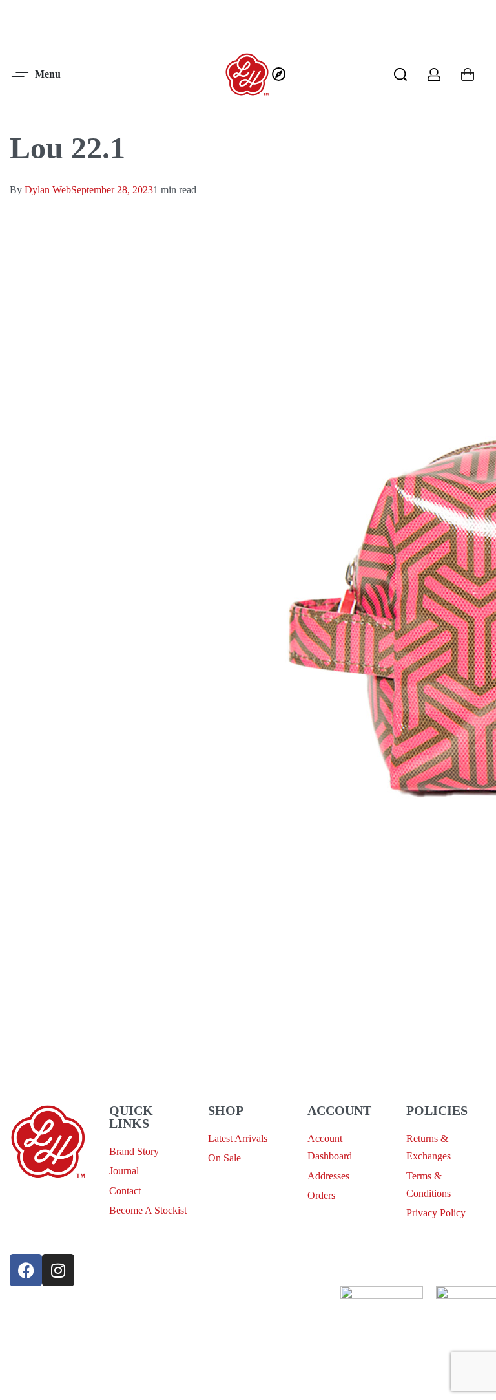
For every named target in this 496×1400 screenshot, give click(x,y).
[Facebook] (26, 1270)
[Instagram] (58, 1270)
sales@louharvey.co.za (56, 1201)
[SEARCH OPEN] (400, 74)
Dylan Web (48, 189)
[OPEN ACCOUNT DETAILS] (434, 74)
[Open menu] (37, 74)
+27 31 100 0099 (45, 1232)
